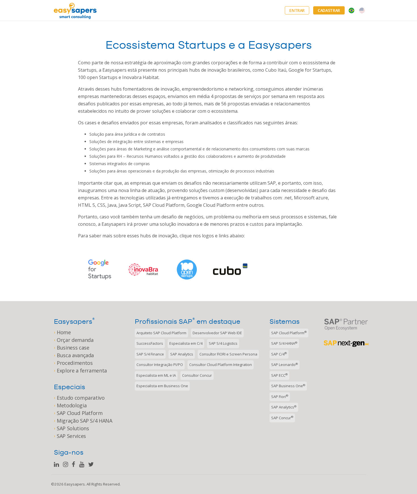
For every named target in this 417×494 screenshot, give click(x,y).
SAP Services (71, 436)
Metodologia (72, 405)
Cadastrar (329, 10)
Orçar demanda (75, 340)
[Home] (75, 10)
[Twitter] (91, 464)
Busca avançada (75, 355)
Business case (73, 347)
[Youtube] (81, 464)
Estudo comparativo (81, 397)
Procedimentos (74, 362)
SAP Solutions (73, 428)
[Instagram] (65, 464)
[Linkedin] (56, 464)
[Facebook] (73, 464)
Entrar (297, 10)
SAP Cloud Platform (80, 413)
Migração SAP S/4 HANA (84, 420)
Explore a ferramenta (82, 370)
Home (64, 332)
